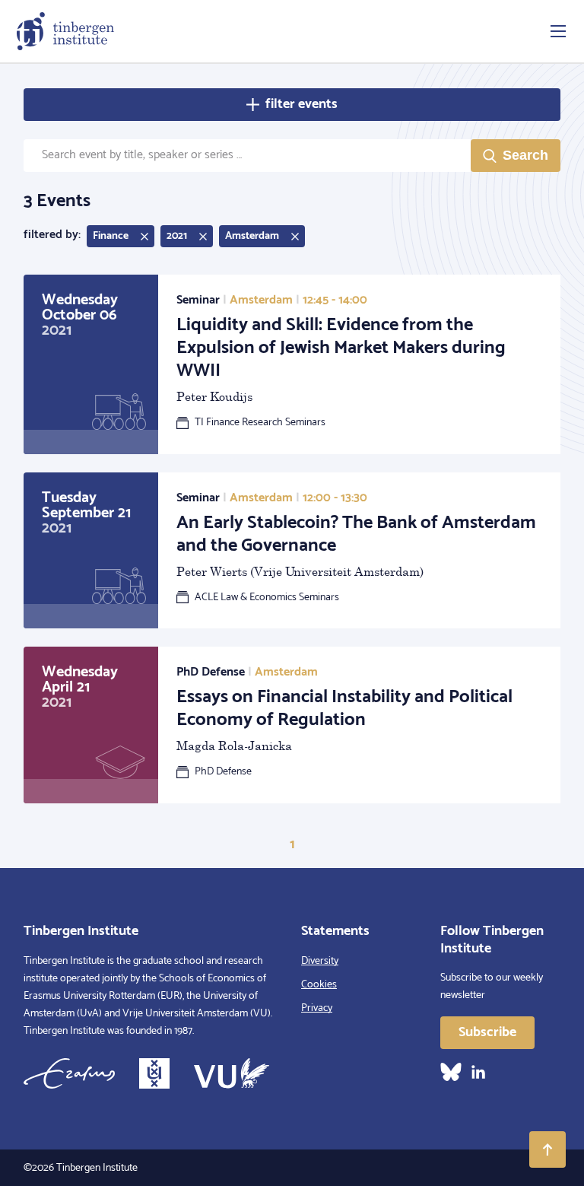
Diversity (319, 961)
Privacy (316, 1008)
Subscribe (487, 1032)
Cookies (319, 985)
